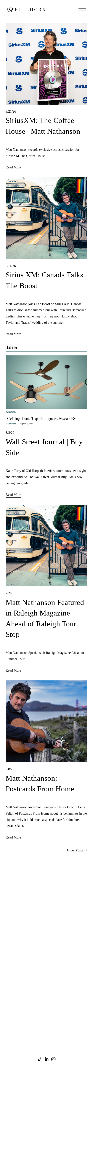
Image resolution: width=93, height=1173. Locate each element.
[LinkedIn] (46, 1059)
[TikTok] (39, 1059)
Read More (13, 167)
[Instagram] (53, 1059)
